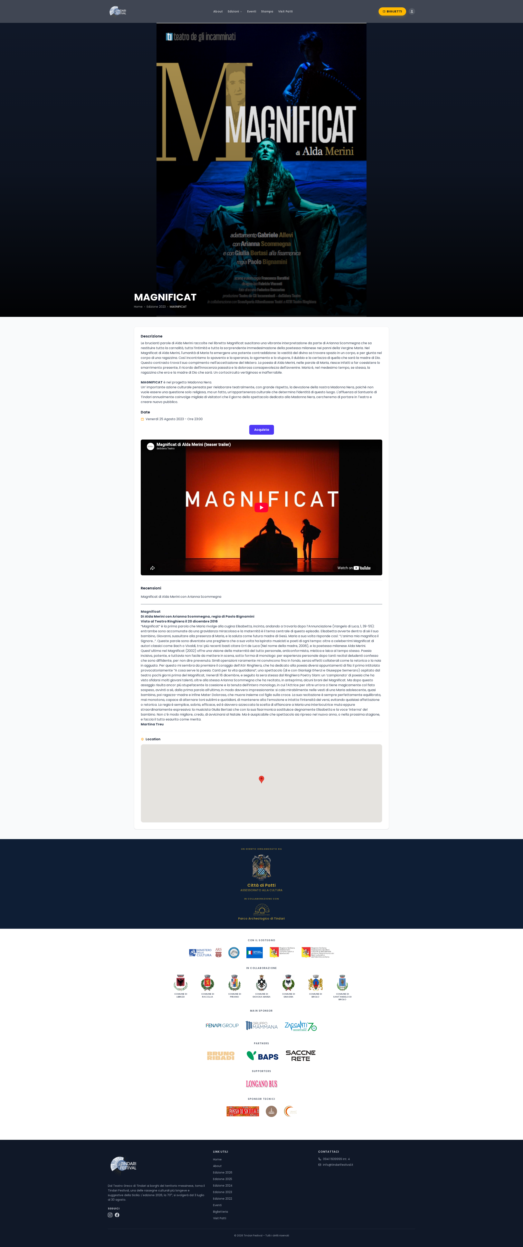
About (218, 11)
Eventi (251, 11)
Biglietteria (220, 1212)
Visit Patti (285, 11)
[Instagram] (110, 1215)
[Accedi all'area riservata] (412, 11)
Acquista (261, 429)
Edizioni (233, 11)
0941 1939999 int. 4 (336, 1159)
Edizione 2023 (156, 307)
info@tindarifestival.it (338, 1165)
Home (138, 307)
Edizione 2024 (222, 1186)
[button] (261, 779)
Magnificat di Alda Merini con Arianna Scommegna (181, 596)
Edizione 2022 (222, 1199)
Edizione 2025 (222, 1179)
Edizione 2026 (222, 1172)
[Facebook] (117, 1215)
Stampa (267, 11)
